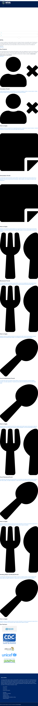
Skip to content (2, 0)
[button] (19, 32)
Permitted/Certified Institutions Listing (9, 697)
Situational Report (6, 698)
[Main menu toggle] (3, 6)
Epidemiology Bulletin (6, 690)
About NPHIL (5, 686)
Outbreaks (4, 692)
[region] (19, 23)
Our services (5, 689)
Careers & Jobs (5, 694)
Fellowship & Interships (7, 693)
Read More (2, 56)
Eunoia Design (18, 704)
